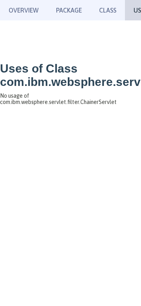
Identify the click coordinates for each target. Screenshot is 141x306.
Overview (24, 10)
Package (69, 10)
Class (107, 10)
